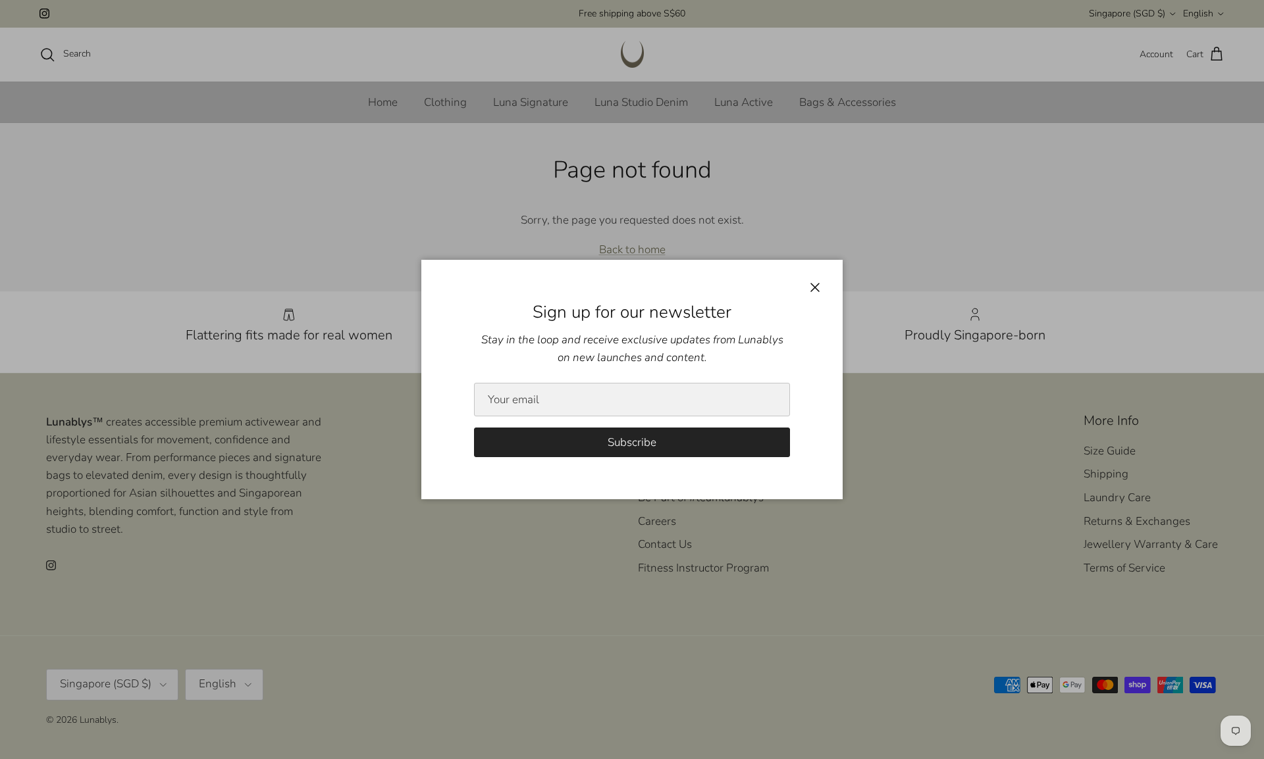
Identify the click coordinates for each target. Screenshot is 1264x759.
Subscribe (632, 442)
